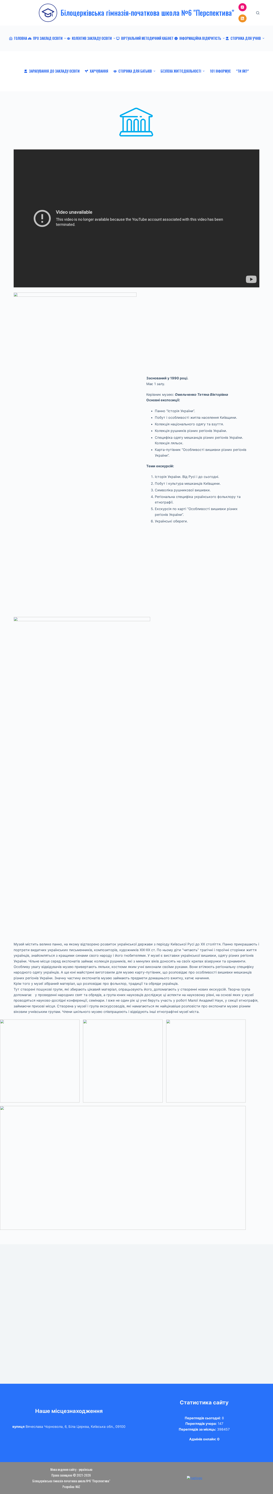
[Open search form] (257, 12)
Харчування (99, 71)
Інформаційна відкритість (200, 38)
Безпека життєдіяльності (181, 71)
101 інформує (220, 71)
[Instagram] (242, 7)
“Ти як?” (242, 71)
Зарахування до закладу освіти (54, 71)
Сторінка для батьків (135, 71)
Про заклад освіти (47, 38)
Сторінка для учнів (246, 38)
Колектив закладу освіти (92, 38)
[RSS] (242, 18)
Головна (20, 38)
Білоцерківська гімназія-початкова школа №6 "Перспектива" (147, 12)
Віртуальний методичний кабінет (147, 38)
